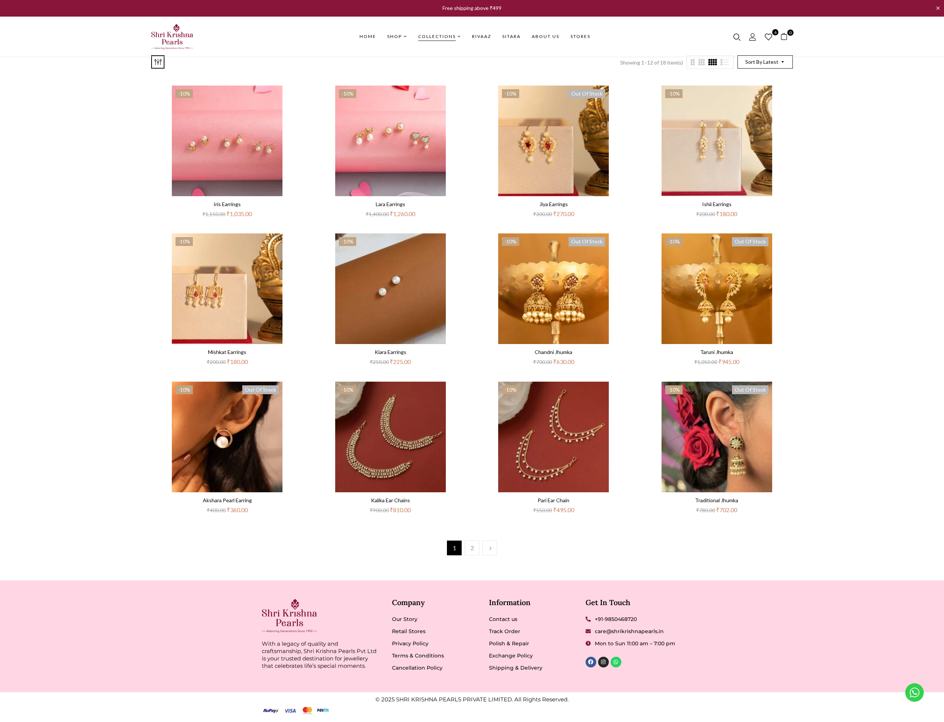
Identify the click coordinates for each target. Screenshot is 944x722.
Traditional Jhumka (716, 500)
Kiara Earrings (390, 352)
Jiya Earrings (553, 204)
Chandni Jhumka (553, 352)
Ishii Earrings (717, 204)
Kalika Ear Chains (390, 500)
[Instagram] (603, 662)
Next (489, 548)
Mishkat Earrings (227, 352)
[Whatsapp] (616, 662)
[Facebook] (591, 662)
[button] (787, 36)
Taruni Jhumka (716, 352)
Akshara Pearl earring (227, 500)
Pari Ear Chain (553, 500)
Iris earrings (227, 204)
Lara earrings (390, 204)
